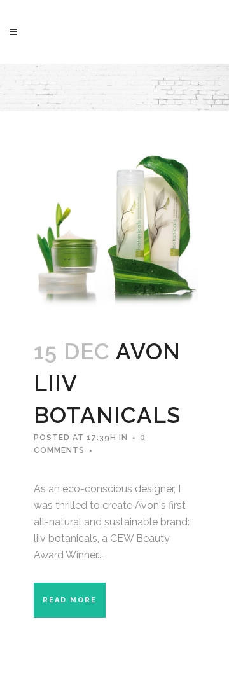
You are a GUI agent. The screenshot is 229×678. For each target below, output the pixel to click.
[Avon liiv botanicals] (114, 225)
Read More (70, 600)
